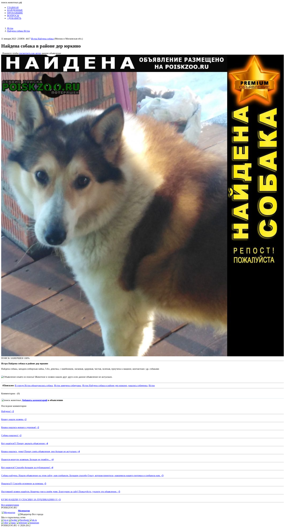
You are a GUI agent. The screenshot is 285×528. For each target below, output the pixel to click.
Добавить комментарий (34, 400)
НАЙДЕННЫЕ (15, 10)
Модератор (24, 510)
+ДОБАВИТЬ (14, 18)
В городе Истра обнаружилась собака (34, 385)
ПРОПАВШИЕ (15, 13)
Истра (152, 385)
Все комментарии (10, 505)
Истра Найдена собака (42, 38)
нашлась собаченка (137, 385)
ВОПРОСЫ (13, 15)
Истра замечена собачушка (67, 385)
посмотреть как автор (30, 53)
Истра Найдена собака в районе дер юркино (104, 385)
